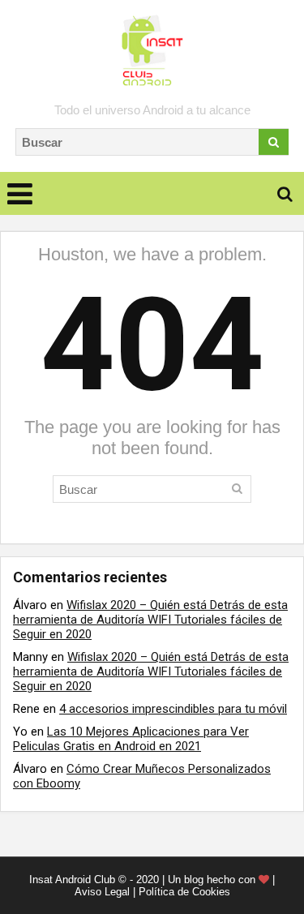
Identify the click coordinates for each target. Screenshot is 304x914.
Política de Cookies (184, 892)
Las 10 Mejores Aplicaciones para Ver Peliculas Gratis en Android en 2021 (131, 738)
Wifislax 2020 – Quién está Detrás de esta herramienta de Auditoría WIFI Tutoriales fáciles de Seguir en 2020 (150, 620)
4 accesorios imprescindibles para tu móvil (173, 709)
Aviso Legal (102, 892)
